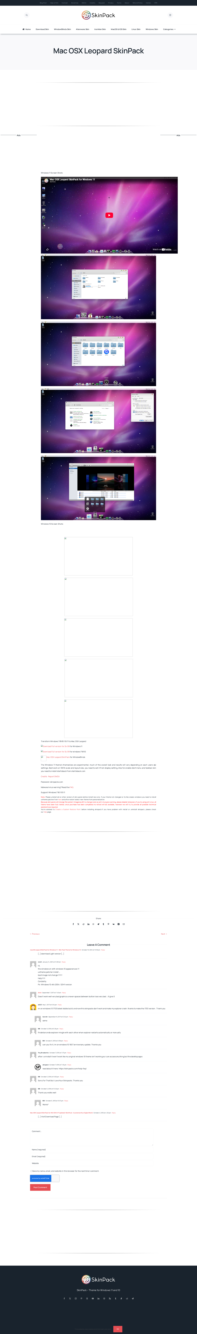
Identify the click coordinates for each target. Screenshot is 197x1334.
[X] (78, 924)
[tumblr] (115, 1298)
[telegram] (132, 1298)
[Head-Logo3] (98, 1275)
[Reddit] (83, 924)
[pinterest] (81, 1298)
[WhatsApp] (93, 924)
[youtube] (93, 1298)
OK (118, 1329)
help (45, 812)
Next (163, 934)
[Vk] (113, 924)
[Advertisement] (98, 104)
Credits (44, 776)
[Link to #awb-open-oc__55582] (27, 15)
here (60, 799)
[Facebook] (73, 924)
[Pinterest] (108, 924)
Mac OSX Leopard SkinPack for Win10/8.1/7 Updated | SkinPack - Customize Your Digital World (61, 1113)
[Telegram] (98, 924)
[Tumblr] (103, 924)
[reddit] (127, 1298)
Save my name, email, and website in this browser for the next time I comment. (65, 1171)
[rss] (110, 1298)
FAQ (71, 787)
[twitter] (70, 1298)
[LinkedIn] (88, 924)
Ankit (39, 993)
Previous (35, 934)
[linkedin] (98, 1298)
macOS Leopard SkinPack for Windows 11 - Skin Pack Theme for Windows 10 (55, 950)
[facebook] (64, 1298)
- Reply (102, 950)
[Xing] (118, 924)
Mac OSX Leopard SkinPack (58, 757)
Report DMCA (54, 776)
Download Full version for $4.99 (56, 746)
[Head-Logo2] (98, 11)
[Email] (123, 924)
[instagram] (75, 1298)
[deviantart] (121, 1298)
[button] (98, 286)
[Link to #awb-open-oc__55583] (170, 15)
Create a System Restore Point (68, 809)
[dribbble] (104, 1298)
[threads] (87, 1298)
